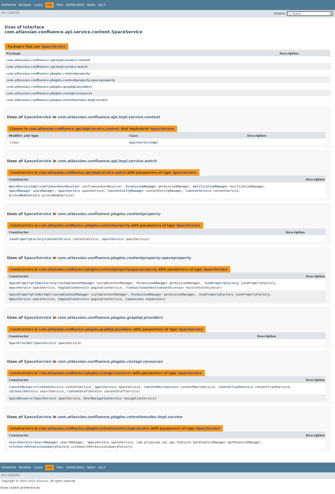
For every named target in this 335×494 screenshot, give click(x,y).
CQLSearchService (23, 391)
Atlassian (42, 481)
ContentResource (22, 387)
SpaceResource (21, 398)
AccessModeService (24, 195)
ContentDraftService (84, 391)
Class (38, 5)
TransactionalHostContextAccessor (155, 287)
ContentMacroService (161, 387)
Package (25, 5)
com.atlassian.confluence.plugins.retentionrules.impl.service (57, 100)
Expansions (135, 299)
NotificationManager (210, 186)
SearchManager (46, 442)
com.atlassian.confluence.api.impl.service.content (48, 60)
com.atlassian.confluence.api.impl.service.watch (47, 66)
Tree (59, 5)
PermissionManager (141, 186)
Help (101, 5)
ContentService (198, 191)
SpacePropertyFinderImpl (30, 294)
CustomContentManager (76, 283)
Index (91, 5)
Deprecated (75, 5)
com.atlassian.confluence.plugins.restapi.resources (49, 93)
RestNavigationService (103, 398)
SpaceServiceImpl (143, 142)
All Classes (10, 12)
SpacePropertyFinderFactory (32, 283)
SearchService (21, 442)
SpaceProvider (21, 343)
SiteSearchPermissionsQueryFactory (39, 446)
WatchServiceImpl (23, 186)
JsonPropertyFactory (26, 239)
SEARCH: (280, 13)
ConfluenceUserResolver (60, 186)
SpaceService (53, 46)
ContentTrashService (236, 387)
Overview (8, 5)
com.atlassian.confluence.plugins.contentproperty (48, 73)
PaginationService (73, 287)
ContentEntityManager (125, 191)
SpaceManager (20, 191)
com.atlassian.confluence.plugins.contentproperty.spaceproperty (60, 80)
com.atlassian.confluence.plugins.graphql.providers (49, 86)
